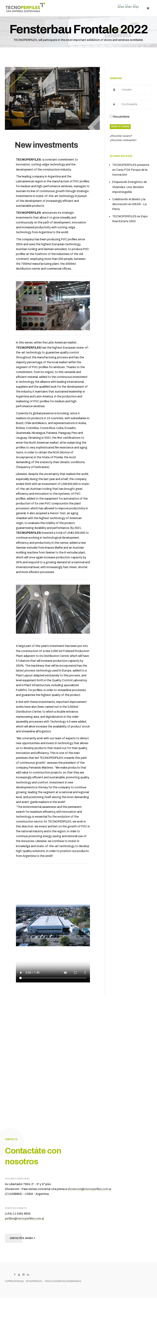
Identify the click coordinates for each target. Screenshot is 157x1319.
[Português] (135, 6)
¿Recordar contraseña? (123, 140)
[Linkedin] (28, 1274)
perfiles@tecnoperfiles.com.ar (24, 1218)
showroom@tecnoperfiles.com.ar (89, 1189)
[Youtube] (19, 1274)
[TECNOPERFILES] (24, 9)
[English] (128, 6)
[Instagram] (23, 1274)
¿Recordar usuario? (121, 136)
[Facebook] (15, 1274)
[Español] (120, 6)
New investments (46, 145)
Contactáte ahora (21, 1238)
